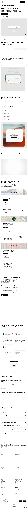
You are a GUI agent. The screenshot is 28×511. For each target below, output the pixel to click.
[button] (27, 2)
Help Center (2, 441)
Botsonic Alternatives (3, 471)
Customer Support (3, 452)
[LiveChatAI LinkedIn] (17, 480)
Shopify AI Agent (16, 448)
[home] (4, 2)
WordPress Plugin (17, 449)
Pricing (2, 437)
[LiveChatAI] (12, 480)
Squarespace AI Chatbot (17, 453)
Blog (15, 435)
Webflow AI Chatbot (17, 450)
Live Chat (2, 448)
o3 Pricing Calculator (17, 462)
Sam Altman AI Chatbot (17, 452)
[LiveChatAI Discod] (13, 480)
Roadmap (2, 438)
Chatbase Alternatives (3, 470)
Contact (2, 436)
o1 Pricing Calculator (17, 463)
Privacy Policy (16, 439)
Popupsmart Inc (17, 485)
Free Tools (16, 437)
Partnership (2, 440)
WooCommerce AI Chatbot (18, 454)
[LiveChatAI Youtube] (15, 480)
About (2, 435)
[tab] (7, 47)
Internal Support (3, 451)
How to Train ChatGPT (17, 440)
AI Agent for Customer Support (18, 441)
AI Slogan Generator (3, 463)
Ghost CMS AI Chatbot (17, 451)
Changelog (2, 439)
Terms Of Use (16, 438)
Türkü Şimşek (4, 367)
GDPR (15, 436)
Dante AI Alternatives (3, 469)
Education (2, 449)
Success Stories (3, 442)
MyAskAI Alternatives (3, 468)
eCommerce (2, 450)
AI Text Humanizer (3, 462)
